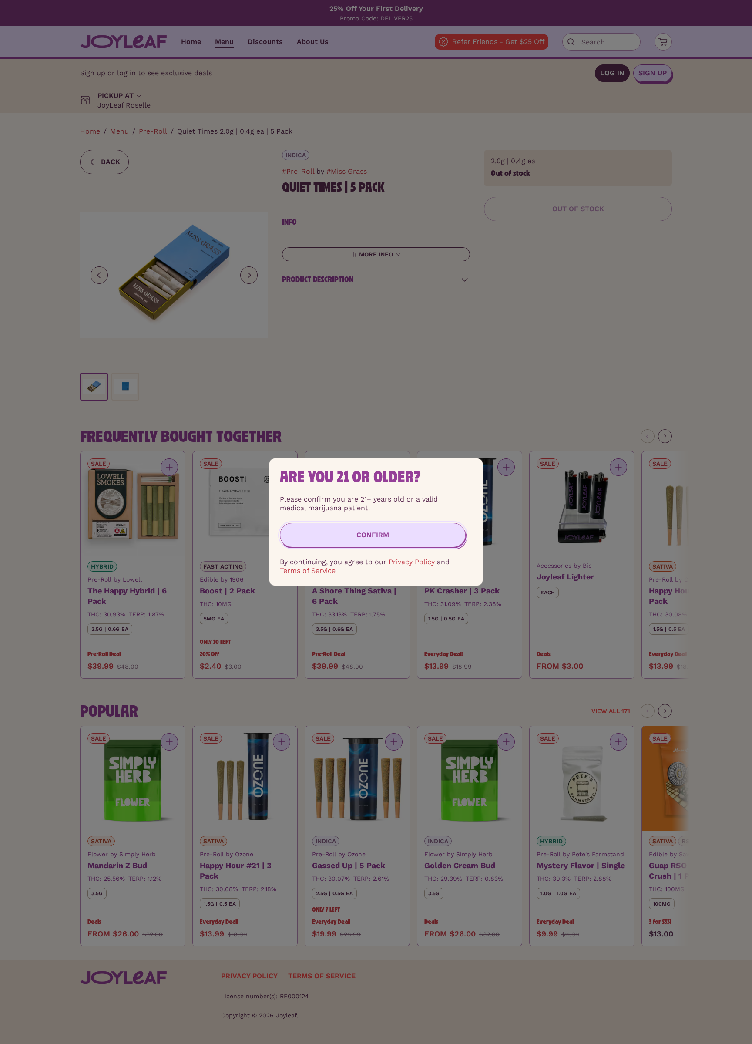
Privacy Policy (412, 562)
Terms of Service (308, 570)
